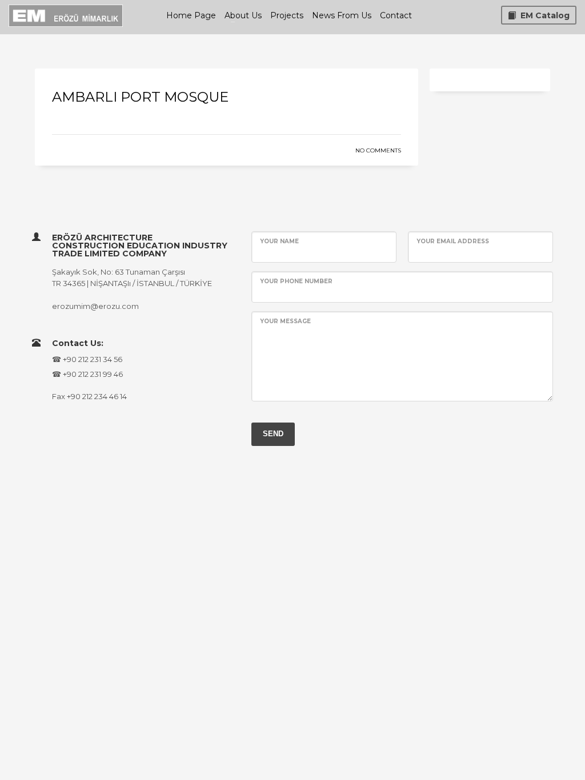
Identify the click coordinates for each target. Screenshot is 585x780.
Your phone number (296, 281)
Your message (285, 321)
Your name (279, 241)
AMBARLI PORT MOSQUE (140, 97)
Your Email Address (452, 241)
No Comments (378, 150)
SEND (273, 433)
